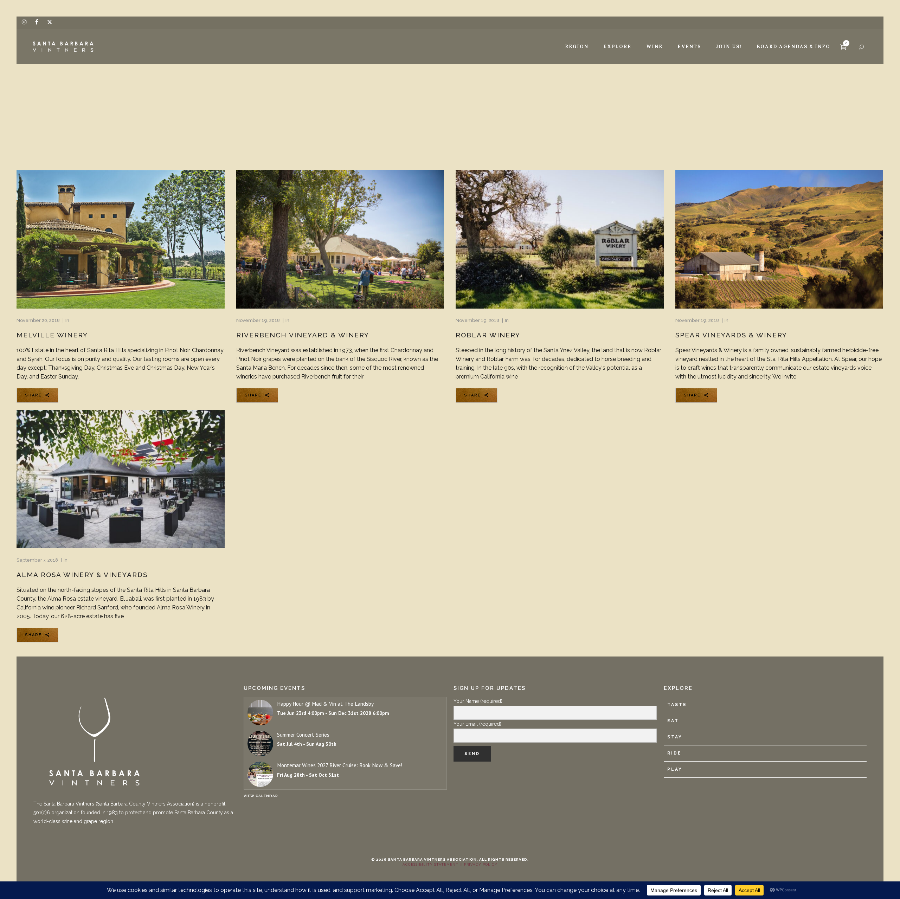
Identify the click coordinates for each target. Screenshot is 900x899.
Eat (673, 720)
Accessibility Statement (430, 864)
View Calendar (261, 796)
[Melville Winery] (121, 239)
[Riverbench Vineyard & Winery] (340, 239)
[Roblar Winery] (560, 239)
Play (674, 769)
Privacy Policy (480, 864)
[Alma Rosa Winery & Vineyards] (121, 479)
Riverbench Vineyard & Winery (302, 335)
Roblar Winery (488, 335)
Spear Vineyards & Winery (731, 335)
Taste (677, 704)
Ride (674, 753)
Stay (674, 737)
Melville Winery (52, 335)
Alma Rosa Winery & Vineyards (82, 574)
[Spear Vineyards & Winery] (779, 239)
